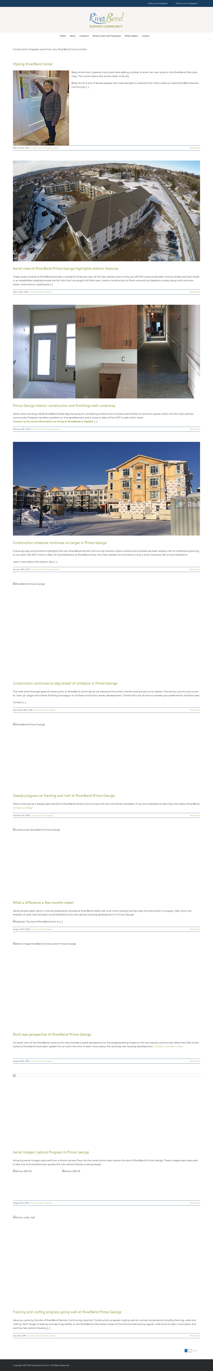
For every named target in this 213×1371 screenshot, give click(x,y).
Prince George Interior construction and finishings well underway (64, 405)
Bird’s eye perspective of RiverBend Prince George (52, 1034)
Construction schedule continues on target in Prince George (59, 542)
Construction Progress (42, 148)
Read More (195, 148)
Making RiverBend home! (33, 64)
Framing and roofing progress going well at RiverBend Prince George (67, 1311)
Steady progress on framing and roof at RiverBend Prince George (64, 795)
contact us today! (23, 807)
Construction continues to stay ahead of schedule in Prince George (65, 683)
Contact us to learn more (168, 1046)
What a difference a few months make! (43, 902)
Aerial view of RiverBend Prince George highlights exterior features (65, 268)
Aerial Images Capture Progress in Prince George (51, 1152)
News (56, 148)
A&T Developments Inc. (38, 1365)
